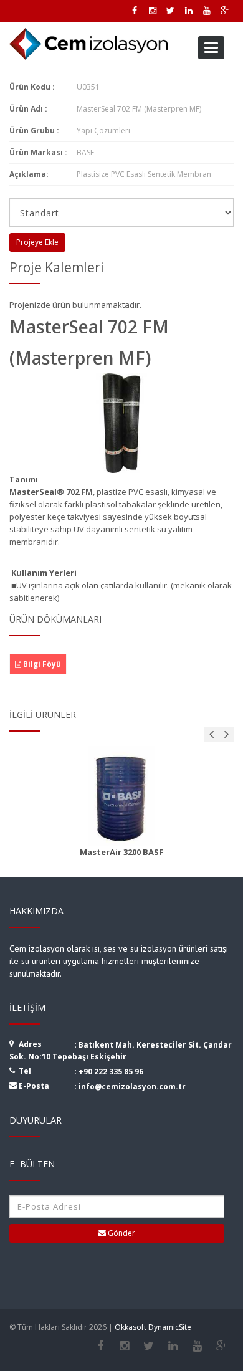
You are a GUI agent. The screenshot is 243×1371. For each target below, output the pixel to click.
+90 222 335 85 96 (111, 1071)
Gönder (120, 1233)
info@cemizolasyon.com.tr (132, 1086)
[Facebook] (100, 1346)
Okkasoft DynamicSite (153, 1327)
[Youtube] (197, 1346)
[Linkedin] (173, 1346)
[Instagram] (124, 1346)
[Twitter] (149, 1346)
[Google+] (221, 1346)
